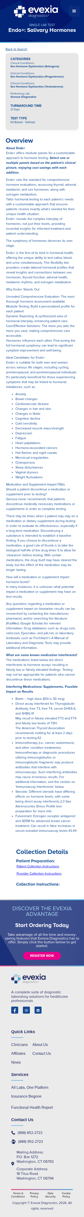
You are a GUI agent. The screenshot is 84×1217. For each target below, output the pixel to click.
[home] (36, 11)
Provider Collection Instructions (39, 874)
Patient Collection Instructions (38, 866)
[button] (74, 11)
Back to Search (16, 49)
